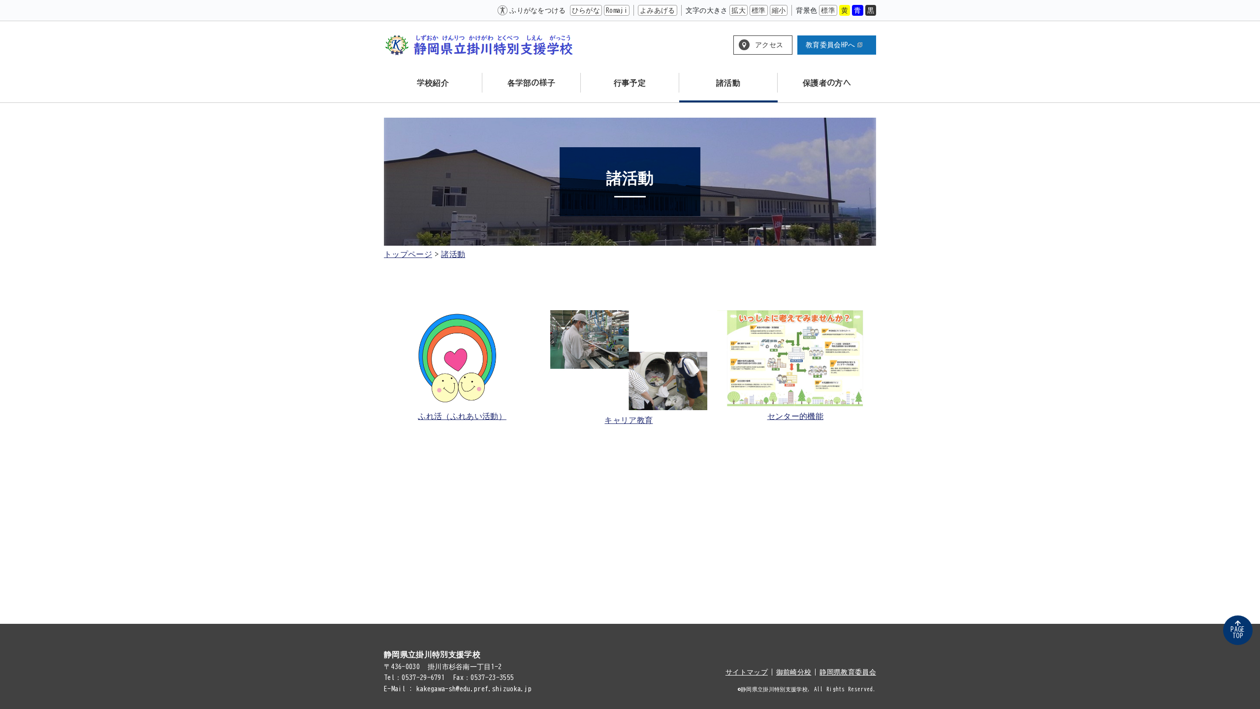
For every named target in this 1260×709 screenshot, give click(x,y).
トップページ (408, 254)
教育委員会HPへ (830, 44)
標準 (759, 10)
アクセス (769, 44)
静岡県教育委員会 (847, 672)
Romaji (617, 10)
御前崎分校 (794, 672)
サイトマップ (746, 672)
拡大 (738, 10)
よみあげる (657, 10)
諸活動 (453, 254)
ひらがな (586, 10)
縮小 (779, 10)
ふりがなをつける (537, 10)
